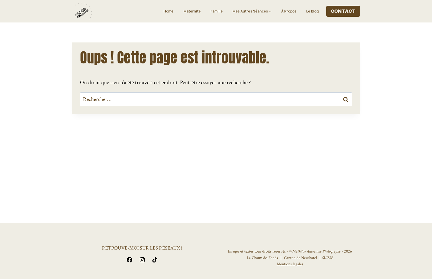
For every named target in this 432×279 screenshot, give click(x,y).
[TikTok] (154, 259)
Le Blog (312, 11)
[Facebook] (129, 259)
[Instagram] (142, 259)
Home (169, 11)
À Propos (288, 11)
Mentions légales (290, 264)
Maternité (192, 11)
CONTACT (343, 11)
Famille (216, 11)
